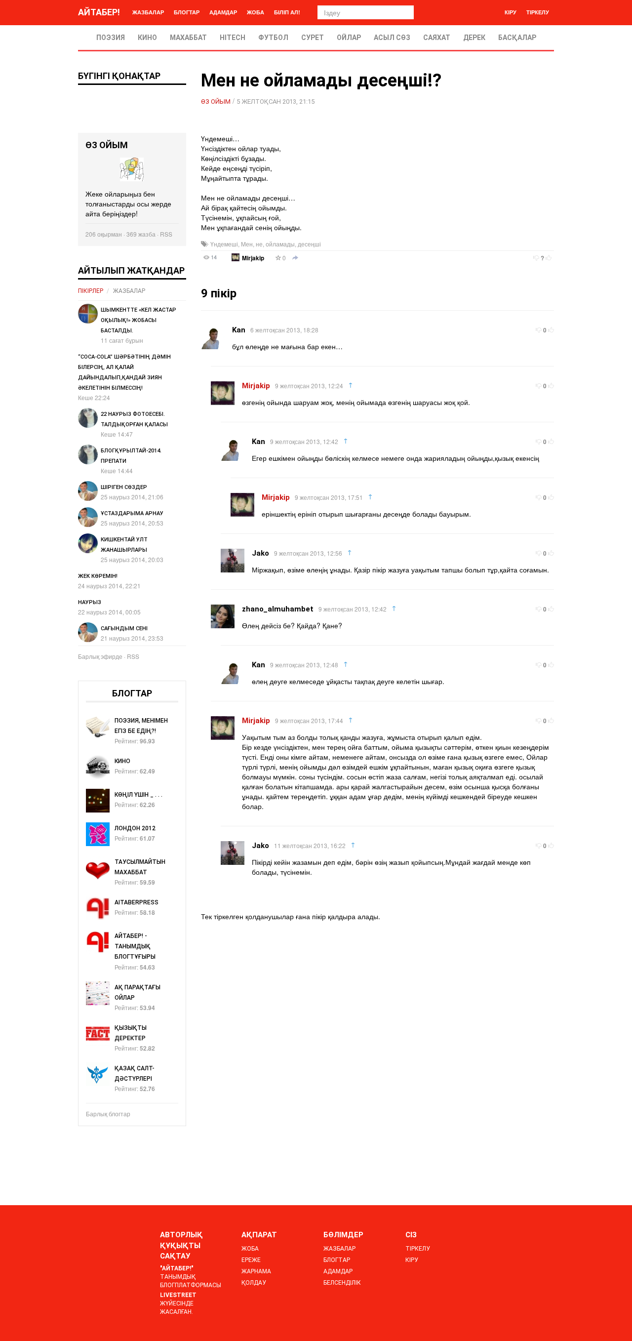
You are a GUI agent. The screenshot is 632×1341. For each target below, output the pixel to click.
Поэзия (110, 37)
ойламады (280, 244)
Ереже (251, 1260)
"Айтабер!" (177, 1268)
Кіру (510, 12)
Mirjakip (253, 258)
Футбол (273, 37)
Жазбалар (148, 12)
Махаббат (188, 37)
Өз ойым (216, 101)
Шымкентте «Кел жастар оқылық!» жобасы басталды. (138, 320)
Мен (247, 244)
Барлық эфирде (100, 656)
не (259, 244)
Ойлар (349, 37)
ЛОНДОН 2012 (135, 828)
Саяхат (436, 37)
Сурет (312, 37)
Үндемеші (224, 244)
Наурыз (89, 602)
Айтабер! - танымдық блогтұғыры (135, 946)
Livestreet (178, 1295)
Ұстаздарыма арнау (132, 513)
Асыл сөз (392, 37)
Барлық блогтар (108, 1113)
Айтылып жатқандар (131, 270)
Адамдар (223, 12)
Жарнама (256, 1271)
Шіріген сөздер (124, 487)
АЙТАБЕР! (99, 12)
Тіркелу (537, 12)
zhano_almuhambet (278, 609)
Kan (238, 329)
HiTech (232, 37)
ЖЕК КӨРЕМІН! (98, 576)
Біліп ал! (287, 12)
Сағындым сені (124, 628)
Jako (260, 553)
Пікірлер (90, 290)
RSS (166, 234)
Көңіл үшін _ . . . (138, 794)
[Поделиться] (295, 258)
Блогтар (186, 12)
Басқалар (517, 37)
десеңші (309, 244)
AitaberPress (136, 902)
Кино (147, 37)
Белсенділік (342, 1282)
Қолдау (253, 1282)
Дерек (474, 37)
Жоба (255, 12)
